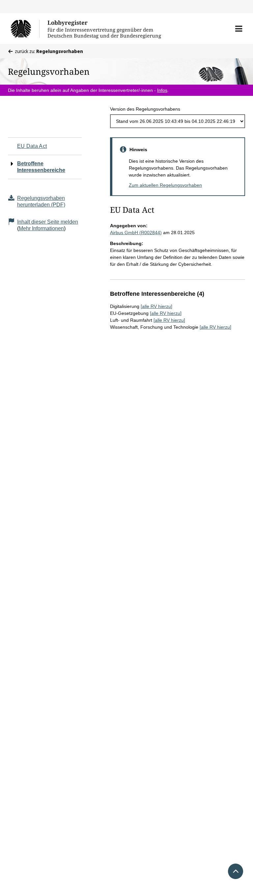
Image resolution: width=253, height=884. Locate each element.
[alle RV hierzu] (156, 306)
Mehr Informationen (41, 228)
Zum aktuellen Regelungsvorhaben (165, 185)
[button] (238, 29)
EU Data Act (32, 146)
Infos (162, 90)
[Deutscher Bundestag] (25, 29)
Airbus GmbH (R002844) (136, 232)
